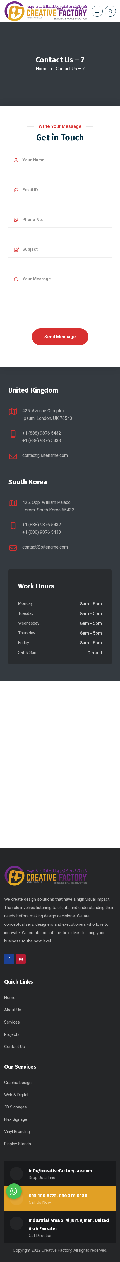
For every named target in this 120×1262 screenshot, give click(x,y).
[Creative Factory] (46, 11)
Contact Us (14, 1046)
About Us (12, 1009)
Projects (12, 1034)
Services (12, 1022)
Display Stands (17, 1143)
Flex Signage (15, 1119)
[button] (14, 1191)
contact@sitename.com (45, 455)
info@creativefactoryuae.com (60, 1170)
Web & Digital (16, 1094)
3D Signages (15, 1107)
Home (41, 68)
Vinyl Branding (17, 1131)
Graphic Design (18, 1082)
